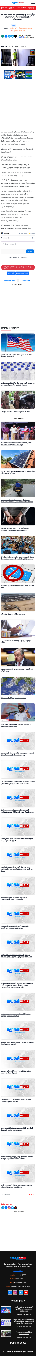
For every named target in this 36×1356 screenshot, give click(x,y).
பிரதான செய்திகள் (18, 31)
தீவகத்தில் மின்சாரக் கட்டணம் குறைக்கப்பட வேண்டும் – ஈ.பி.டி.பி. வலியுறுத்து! (15, 927)
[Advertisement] (18, 104)
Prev (1, 680)
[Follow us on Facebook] (6, 1207)
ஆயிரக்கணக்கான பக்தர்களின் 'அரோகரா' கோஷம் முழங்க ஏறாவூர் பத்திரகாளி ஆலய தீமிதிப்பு (18, 782)
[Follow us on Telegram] (2, 1207)
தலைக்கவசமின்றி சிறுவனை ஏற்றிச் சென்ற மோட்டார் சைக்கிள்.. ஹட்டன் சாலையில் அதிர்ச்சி (17, 501)
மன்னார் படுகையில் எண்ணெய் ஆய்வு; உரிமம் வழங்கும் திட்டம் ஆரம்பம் (16, 1072)
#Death (14, 25)
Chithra (4, 46)
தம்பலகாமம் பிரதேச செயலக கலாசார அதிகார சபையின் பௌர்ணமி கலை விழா (16, 444)
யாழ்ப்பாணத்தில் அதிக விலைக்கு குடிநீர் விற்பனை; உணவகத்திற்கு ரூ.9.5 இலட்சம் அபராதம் (17, 384)
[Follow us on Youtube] (15, 1207)
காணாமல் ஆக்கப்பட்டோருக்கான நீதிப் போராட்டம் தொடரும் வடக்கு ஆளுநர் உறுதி (17, 1129)
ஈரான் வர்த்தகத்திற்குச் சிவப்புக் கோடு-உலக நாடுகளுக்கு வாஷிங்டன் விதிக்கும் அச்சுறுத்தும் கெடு (16, 869)
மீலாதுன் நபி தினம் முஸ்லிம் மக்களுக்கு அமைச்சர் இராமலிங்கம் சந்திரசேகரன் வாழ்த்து (17, 754)
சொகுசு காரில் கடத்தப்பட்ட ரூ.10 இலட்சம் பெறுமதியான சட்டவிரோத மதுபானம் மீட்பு (14, 529)
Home (6, 28)
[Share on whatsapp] (2, 36)
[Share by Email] (15, 36)
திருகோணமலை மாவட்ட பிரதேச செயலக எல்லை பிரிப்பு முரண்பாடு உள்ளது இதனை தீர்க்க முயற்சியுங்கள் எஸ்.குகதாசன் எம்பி (17, 985)
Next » (31, 1194)
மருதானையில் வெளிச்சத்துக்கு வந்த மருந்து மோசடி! (16, 642)
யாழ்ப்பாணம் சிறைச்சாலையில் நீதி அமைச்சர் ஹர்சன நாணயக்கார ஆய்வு (16, 1015)
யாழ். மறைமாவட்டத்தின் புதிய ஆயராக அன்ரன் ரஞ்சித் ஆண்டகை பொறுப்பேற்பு (16, 1186)
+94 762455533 (21, 1279)
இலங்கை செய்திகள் (25, 28)
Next (34, 680)
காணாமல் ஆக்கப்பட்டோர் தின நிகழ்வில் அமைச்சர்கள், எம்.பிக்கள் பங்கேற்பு (14, 899)
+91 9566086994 (20, 1282)
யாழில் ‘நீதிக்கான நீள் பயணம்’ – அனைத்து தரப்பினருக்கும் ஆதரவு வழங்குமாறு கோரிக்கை (16, 956)
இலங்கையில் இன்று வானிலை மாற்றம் (13, 698)
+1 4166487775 (21, 1275)
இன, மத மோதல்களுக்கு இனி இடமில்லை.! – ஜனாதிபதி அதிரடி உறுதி (16, 725)
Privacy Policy (18, 1271)
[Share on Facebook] (6, 36)
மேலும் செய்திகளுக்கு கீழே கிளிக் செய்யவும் (16, 267)
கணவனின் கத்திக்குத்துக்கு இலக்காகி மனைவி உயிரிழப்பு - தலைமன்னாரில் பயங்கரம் (17, 1158)
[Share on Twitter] (9, 36)
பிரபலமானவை (26, 280)
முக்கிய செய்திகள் (9, 280)
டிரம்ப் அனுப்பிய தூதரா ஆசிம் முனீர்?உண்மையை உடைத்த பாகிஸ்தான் (17, 355)
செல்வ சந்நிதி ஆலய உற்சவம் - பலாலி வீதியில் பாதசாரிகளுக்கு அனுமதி (16, 1100)
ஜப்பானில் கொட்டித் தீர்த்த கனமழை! (13, 614)
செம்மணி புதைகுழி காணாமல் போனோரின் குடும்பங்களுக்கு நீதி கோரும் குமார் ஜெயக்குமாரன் (17, 811)
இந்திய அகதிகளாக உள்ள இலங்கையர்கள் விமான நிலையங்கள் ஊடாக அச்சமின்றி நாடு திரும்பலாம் (17, 558)
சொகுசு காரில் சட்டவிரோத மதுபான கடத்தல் (15, 411)
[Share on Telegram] (12, 36)
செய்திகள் (13, 28)
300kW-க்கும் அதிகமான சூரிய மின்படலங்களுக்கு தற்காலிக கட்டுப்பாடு (18, 472)
